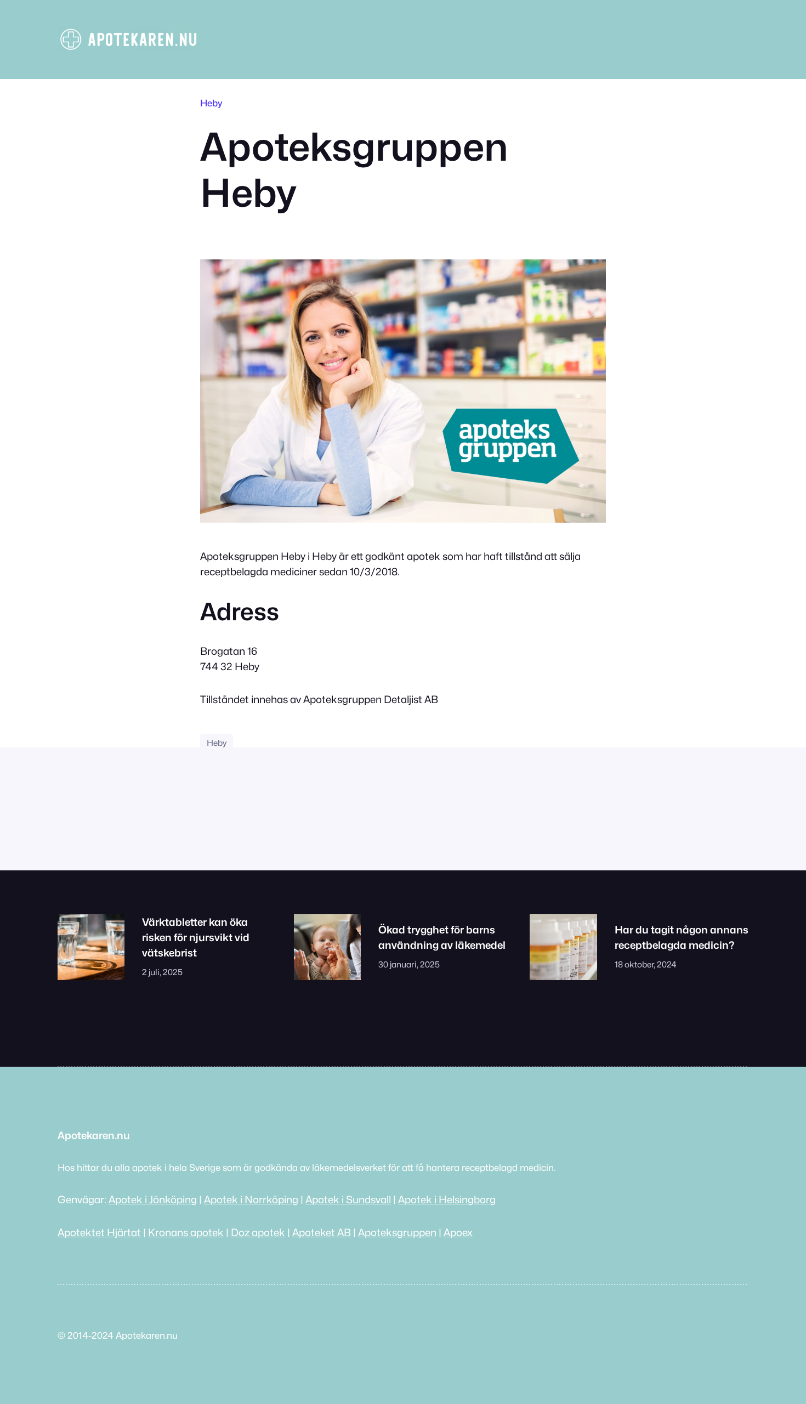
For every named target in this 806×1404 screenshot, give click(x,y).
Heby (211, 103)
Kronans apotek (186, 1232)
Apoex (458, 1232)
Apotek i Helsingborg (447, 1199)
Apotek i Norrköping (251, 1199)
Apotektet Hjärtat (99, 1232)
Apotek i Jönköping (153, 1199)
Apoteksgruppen (397, 1232)
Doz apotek (258, 1232)
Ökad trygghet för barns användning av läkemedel (442, 937)
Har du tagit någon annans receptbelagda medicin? (681, 937)
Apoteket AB (321, 1232)
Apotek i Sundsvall (348, 1199)
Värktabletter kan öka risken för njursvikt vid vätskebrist (195, 937)
